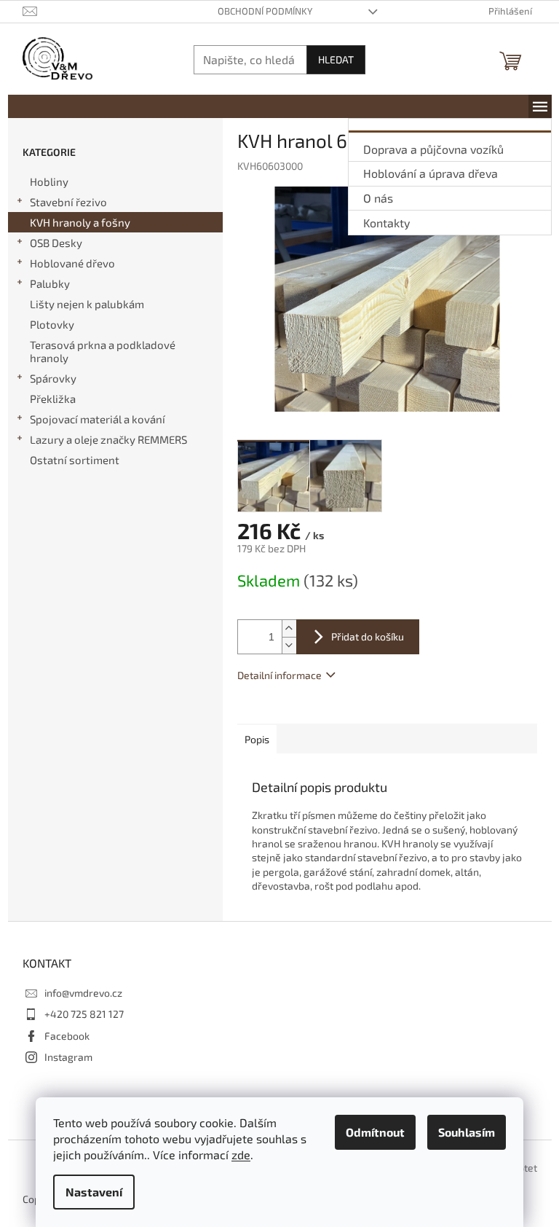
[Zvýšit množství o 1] (289, 628)
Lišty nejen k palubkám (87, 303)
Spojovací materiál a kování (97, 419)
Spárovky (53, 378)
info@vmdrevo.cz (83, 993)
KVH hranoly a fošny (80, 222)
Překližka (53, 398)
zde (240, 1154)
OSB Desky (56, 242)
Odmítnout (375, 1132)
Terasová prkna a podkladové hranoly (102, 351)
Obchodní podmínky (265, 11)
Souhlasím (466, 1132)
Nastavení (94, 1192)
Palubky (50, 283)
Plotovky (52, 324)
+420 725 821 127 (84, 1014)
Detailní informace (279, 675)
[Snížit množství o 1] (289, 645)
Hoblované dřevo (72, 263)
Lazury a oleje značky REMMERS (108, 439)
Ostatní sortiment (74, 459)
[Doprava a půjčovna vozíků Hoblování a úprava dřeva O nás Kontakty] (540, 106)
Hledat (336, 59)
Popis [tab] (257, 739)
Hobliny (49, 181)
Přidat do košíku (367, 636)
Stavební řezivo (68, 201)
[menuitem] (450, 147)
